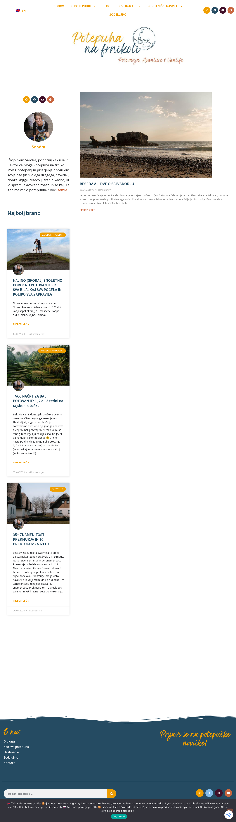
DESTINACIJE (127, 6)
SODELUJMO (117, 14)
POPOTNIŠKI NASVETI (163, 6)
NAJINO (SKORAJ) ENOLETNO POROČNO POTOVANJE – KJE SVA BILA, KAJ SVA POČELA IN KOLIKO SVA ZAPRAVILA (37, 287)
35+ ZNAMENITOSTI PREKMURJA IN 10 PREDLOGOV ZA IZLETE (32, 539)
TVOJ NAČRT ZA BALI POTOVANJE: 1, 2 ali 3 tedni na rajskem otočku (38, 401)
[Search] (111, 793)
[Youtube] (228, 793)
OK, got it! (119, 816)
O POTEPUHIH (81, 6)
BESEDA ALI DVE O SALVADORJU (107, 183)
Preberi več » (21, 324)
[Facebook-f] (209, 793)
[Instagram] (200, 793)
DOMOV (58, 6)
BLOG (106, 6)
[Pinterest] (219, 793)
